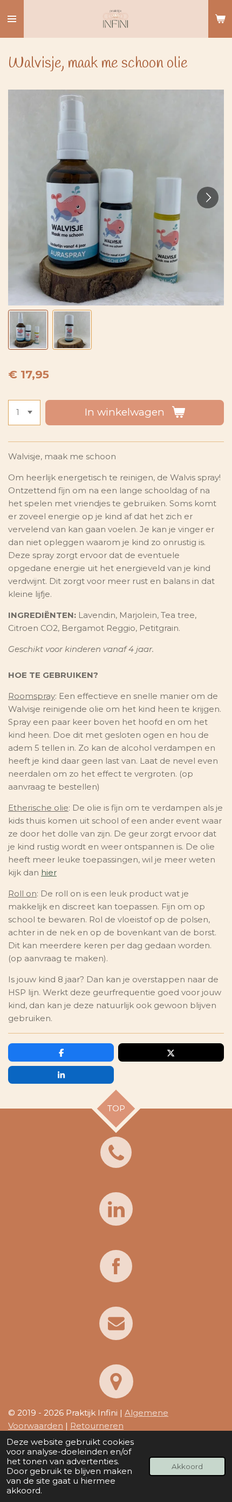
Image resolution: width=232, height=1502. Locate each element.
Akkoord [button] (187, 1466)
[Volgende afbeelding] (208, 197)
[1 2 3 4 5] (24, 412)
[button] (28, 330)
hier (49, 872)
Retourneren (97, 1426)
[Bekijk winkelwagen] (220, 19)
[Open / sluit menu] (12, 19)
